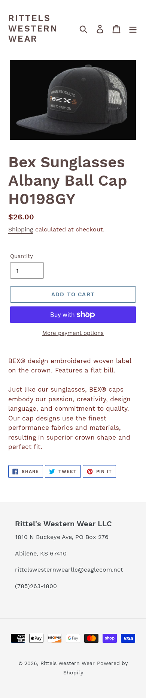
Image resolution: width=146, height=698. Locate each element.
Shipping (20, 229)
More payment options (73, 333)
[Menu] (133, 29)
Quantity (21, 256)
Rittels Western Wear (33, 28)
